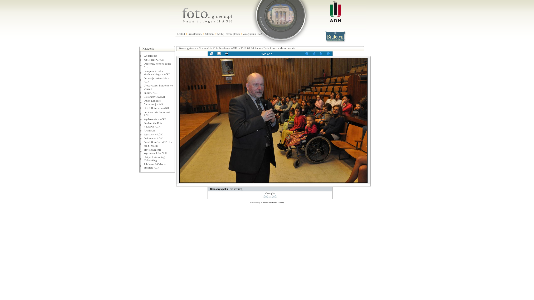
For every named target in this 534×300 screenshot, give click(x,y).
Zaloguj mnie (249, 33)
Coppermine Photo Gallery (272, 202)
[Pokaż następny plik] (321, 53)
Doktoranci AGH (153, 138)
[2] (267, 196)
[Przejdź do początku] (306, 53)
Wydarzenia (150, 55)
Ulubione (209, 33)
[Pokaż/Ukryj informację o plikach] (219, 53)
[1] (264, 196)
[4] (272, 196)
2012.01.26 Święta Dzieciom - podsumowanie (268, 48)
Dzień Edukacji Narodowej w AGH (154, 102)
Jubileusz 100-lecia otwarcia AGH (155, 166)
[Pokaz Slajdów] (226, 53)
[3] (270, 196)
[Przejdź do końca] (328, 53)
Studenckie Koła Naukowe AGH (153, 125)
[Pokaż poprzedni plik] (313, 53)
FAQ (259, 33)
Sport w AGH (151, 92)
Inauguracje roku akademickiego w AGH (157, 72)
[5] (275, 196)
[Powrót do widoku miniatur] (211, 53)
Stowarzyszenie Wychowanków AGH (155, 151)
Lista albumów (195, 33)
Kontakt (181, 33)
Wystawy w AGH (153, 134)
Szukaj (220, 33)
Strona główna (233, 33)
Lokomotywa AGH (154, 96)
